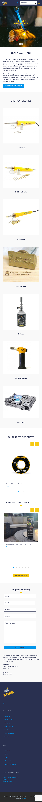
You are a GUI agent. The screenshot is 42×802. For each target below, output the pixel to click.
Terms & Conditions (10, 764)
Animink (24, 798)
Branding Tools (8, 726)
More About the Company (13, 86)
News (6, 754)
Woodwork (7, 723)
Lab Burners (7, 730)
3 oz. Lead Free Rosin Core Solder (15, 484)
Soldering (7, 716)
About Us (7, 750)
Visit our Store (9, 761)
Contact (7, 757)
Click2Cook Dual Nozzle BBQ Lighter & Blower (18, 544)
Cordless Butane (9, 733)
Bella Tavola (7, 737)
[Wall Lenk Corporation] (4, 2)
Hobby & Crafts (8, 719)
